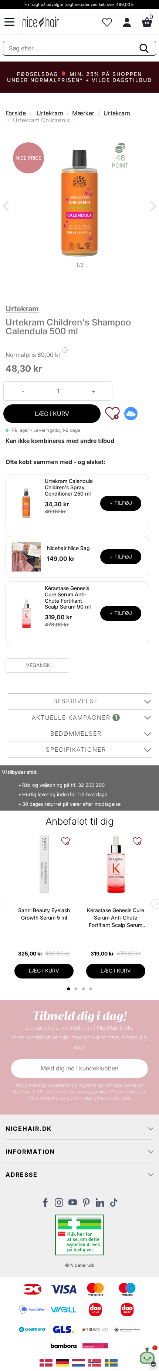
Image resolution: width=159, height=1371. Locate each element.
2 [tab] (77, 989)
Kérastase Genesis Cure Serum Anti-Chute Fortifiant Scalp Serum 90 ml (68, 597)
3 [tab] (84, 989)
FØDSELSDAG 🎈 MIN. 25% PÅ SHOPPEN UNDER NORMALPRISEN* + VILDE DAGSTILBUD (79, 77)
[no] (96, 1362)
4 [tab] (91, 989)
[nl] (80, 1362)
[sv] (112, 1362)
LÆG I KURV (52, 413)
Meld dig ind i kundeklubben (79, 1068)
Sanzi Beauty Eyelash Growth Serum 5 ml (44, 914)
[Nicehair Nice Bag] (26, 556)
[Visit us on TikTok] (114, 1204)
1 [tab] (69, 989)
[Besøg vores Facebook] (45, 1204)
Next (151, 207)
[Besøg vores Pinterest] (86, 1204)
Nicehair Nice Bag (68, 548)
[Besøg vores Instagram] (59, 1204)
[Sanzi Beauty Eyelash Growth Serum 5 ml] (44, 864)
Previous (7, 207)
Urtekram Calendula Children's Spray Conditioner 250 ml (69, 487)
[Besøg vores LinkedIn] (100, 1204)
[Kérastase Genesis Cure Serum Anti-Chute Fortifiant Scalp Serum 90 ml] (26, 612)
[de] (64, 1362)
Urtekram (50, 113)
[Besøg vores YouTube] (73, 1204)
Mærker (83, 113)
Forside (16, 113)
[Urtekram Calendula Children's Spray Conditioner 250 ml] (26, 502)
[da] (48, 1362)
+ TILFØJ (120, 503)
